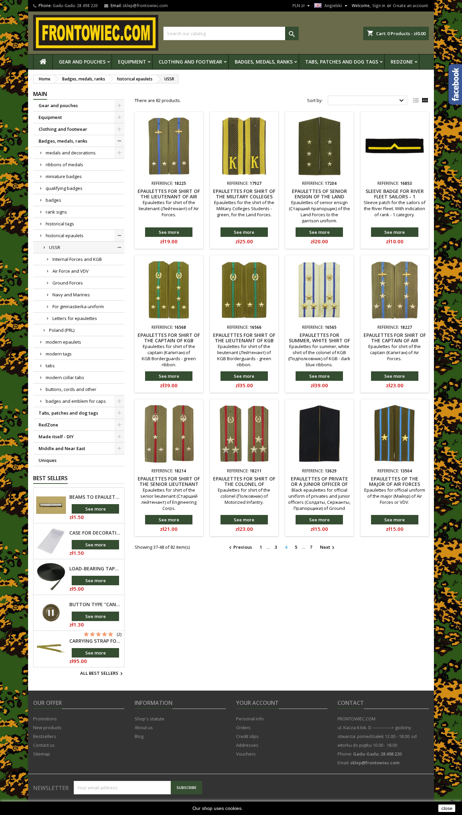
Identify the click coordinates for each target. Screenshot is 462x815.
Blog (139, 736)
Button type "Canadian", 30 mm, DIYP (95, 604)
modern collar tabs (65, 377)
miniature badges (64, 176)
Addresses (247, 745)
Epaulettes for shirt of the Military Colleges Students (244, 196)
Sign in (378, 5)
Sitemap (41, 754)
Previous (239, 547)
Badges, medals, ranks (264, 61)
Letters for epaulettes (74, 318)
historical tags (60, 224)
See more (95, 509)
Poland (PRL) (61, 330)
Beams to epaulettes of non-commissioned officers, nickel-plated (95, 497)
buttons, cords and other (71, 389)
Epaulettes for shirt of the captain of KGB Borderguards (169, 340)
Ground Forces (67, 283)
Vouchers (246, 754)
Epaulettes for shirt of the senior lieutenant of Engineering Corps (169, 484)
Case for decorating (95, 533)
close (447, 808)
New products (47, 727)
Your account (257, 703)
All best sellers (102, 674)
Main (40, 94)
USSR (54, 247)
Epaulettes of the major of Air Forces (394, 481)
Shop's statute (149, 719)
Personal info (250, 719)
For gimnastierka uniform (78, 306)
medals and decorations (71, 153)
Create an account (410, 5)
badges (53, 200)
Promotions (45, 719)
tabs (50, 366)
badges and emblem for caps (76, 401)
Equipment (132, 61)
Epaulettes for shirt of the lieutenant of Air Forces (169, 196)
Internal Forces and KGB (77, 259)
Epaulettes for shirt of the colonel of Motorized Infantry (244, 484)
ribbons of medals (64, 165)
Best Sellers (50, 478)
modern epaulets (63, 342)
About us (144, 727)
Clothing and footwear (190, 61)
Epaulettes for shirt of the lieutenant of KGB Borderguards (244, 340)
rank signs (56, 212)
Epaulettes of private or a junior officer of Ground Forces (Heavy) (319, 484)
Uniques (47, 460)
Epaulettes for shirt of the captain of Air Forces (395, 340)
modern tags (59, 354)
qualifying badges (64, 188)
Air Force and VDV (70, 271)
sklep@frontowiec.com (145, 5)
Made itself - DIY (56, 437)
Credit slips (247, 736)
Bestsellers (44, 736)
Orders (243, 727)
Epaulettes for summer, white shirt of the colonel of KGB (319, 340)
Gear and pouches (82, 61)
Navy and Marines (71, 295)
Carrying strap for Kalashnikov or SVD (95, 641)
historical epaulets (65, 235)
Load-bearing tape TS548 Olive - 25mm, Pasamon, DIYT (95, 568)
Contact (351, 703)
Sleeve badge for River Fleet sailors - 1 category (395, 196)
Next (328, 547)
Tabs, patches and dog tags (341, 61)
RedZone (402, 61)
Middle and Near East (62, 448)
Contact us (44, 745)
